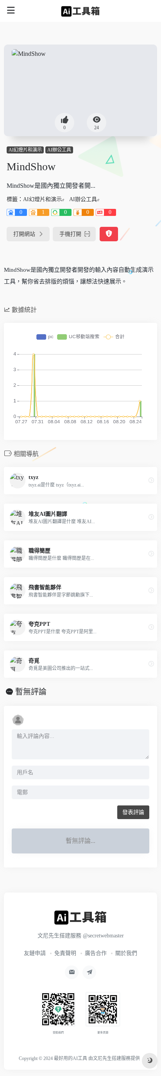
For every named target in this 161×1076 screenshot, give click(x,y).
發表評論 (133, 812)
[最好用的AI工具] (81, 11)
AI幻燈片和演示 (25, 150)
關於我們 (126, 953)
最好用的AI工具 (70, 1058)
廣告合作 (96, 953)
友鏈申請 (35, 953)
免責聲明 (65, 953)
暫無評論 (31, 692)
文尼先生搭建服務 (112, 1058)
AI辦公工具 (59, 150)
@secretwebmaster (103, 936)
